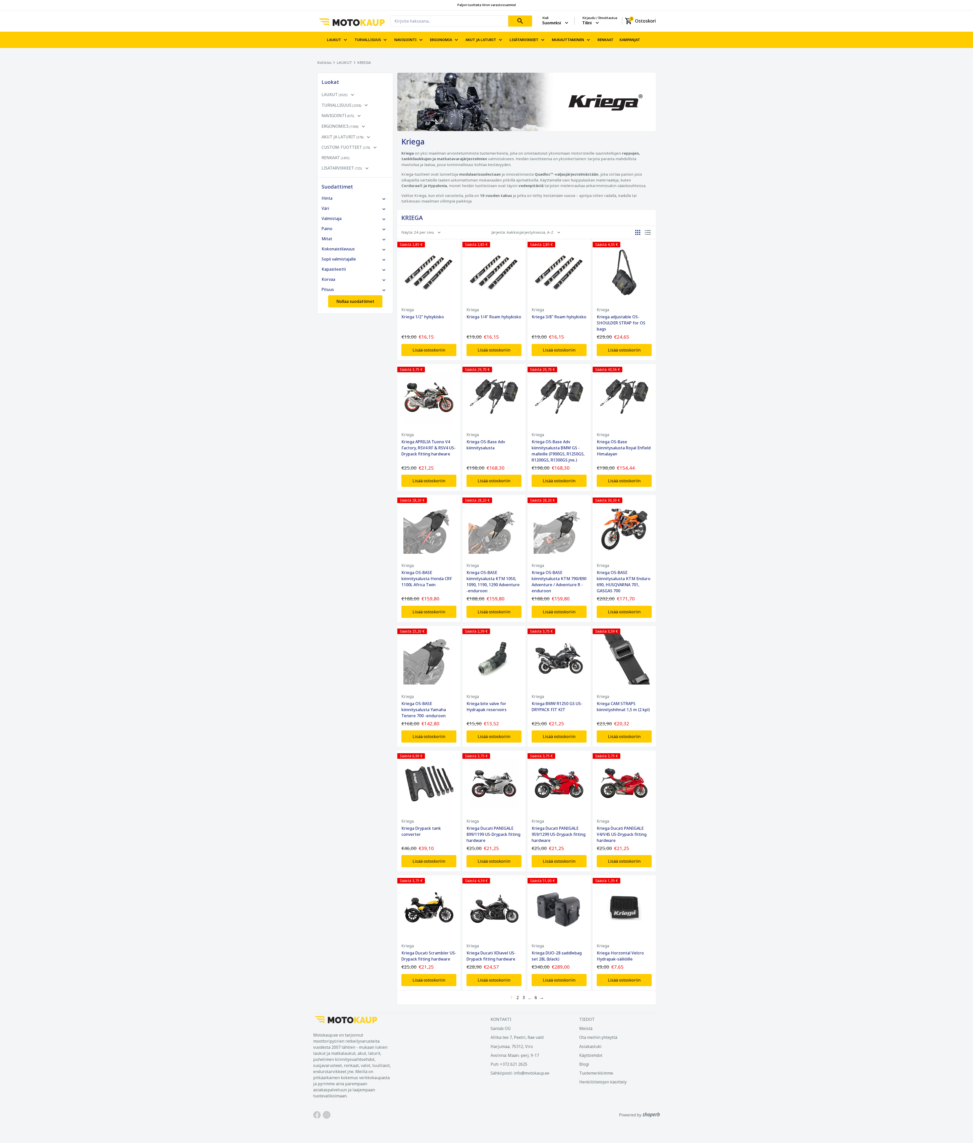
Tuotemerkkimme (596, 1073)
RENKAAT (605, 40)
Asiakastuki (590, 1046)
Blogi (584, 1064)
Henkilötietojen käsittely (603, 1082)
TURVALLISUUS (367, 39)
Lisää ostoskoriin (429, 350)
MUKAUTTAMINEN (568, 39)
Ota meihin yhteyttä (598, 1037)
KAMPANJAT (630, 40)
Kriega (407, 310)
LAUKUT (334, 39)
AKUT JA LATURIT (480, 39)
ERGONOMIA (441, 39)
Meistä (585, 1028)
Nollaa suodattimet (355, 301)
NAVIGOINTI (405, 39)
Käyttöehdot (590, 1055)
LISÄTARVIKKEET (524, 39)
